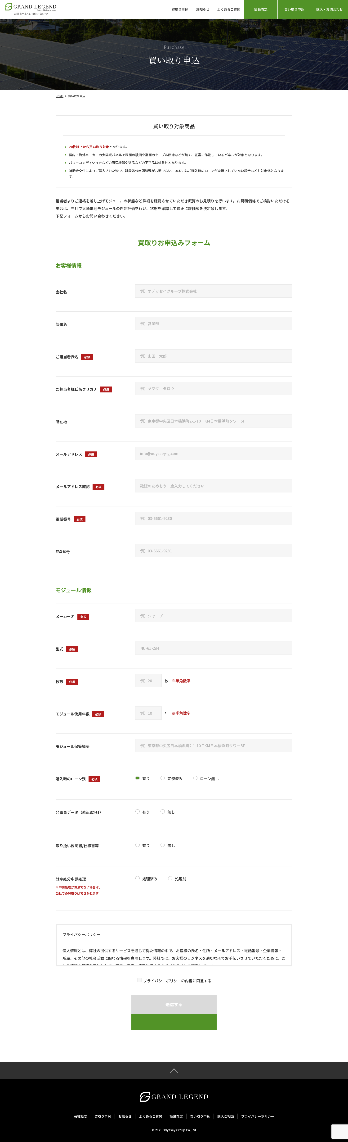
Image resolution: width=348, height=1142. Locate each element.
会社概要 (80, 1116)
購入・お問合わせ (329, 9)
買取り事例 (180, 9)
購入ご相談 (225, 1116)
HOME (59, 96)
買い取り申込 (294, 9)
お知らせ (202, 9)
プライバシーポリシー (257, 1116)
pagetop (174, 1070)
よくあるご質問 (228, 9)
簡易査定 (261, 9)
